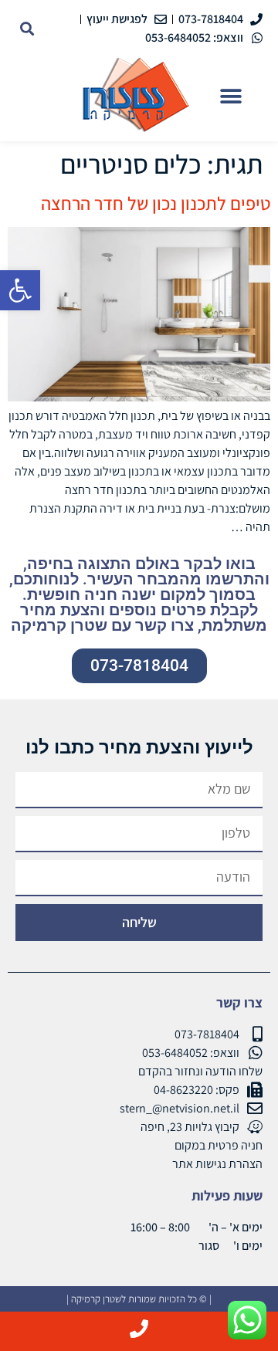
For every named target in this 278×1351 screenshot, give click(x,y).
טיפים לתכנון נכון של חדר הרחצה (155, 203)
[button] (20, 290)
